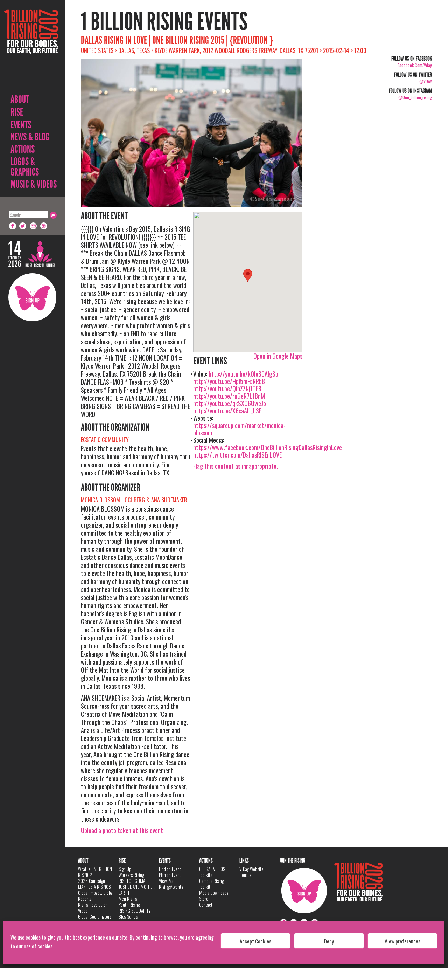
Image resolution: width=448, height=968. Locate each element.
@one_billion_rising (415, 97)
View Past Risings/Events (171, 883)
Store (203, 898)
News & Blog (29, 137)
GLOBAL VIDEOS (212, 868)
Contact (205, 904)
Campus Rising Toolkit (211, 883)
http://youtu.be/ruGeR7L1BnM (229, 395)
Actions (22, 149)
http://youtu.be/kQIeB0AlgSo (243, 373)
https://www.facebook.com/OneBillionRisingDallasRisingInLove (267, 447)
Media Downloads (213, 892)
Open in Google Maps (277, 356)
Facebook (12, 226)
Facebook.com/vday (415, 65)
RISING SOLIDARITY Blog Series (135, 913)
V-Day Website (251, 868)
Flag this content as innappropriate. (235, 466)
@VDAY (425, 81)
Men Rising (128, 898)
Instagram (44, 226)
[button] (247, 275)
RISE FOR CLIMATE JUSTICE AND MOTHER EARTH (137, 886)
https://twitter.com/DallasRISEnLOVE (237, 454)
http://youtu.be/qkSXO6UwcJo (229, 403)
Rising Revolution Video (92, 907)
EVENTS (20, 124)
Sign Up (32, 297)
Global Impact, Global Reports (96, 895)
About (19, 99)
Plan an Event (170, 874)
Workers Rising (131, 874)
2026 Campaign (91, 880)
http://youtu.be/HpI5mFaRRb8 (229, 381)
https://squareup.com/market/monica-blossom (239, 429)
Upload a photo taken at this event (122, 830)
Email (33, 226)
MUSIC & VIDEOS (33, 184)
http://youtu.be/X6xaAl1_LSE (227, 410)
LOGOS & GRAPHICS (24, 166)
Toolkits (205, 874)
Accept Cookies (255, 941)
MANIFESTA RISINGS (94, 886)
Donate (245, 874)
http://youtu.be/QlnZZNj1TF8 (227, 388)
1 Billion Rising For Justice (31, 49)
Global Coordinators (94, 916)
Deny (329, 941)
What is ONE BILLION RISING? (95, 871)
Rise (16, 112)
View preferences (402, 941)
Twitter (23, 226)
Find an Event (170, 868)
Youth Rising (129, 904)
